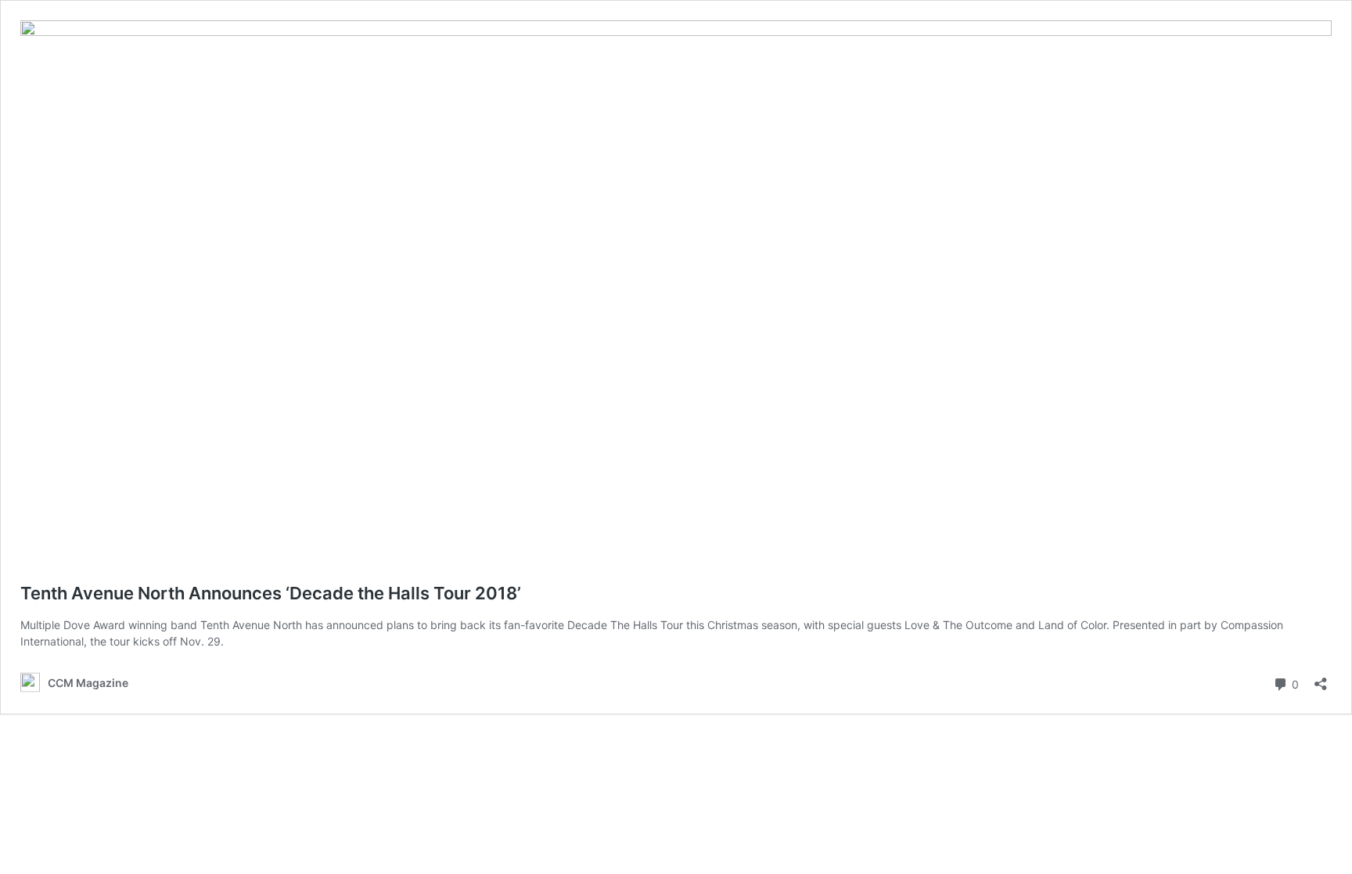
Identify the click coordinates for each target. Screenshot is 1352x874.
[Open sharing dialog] (1321, 679)
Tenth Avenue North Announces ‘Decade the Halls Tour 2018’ (270, 593)
